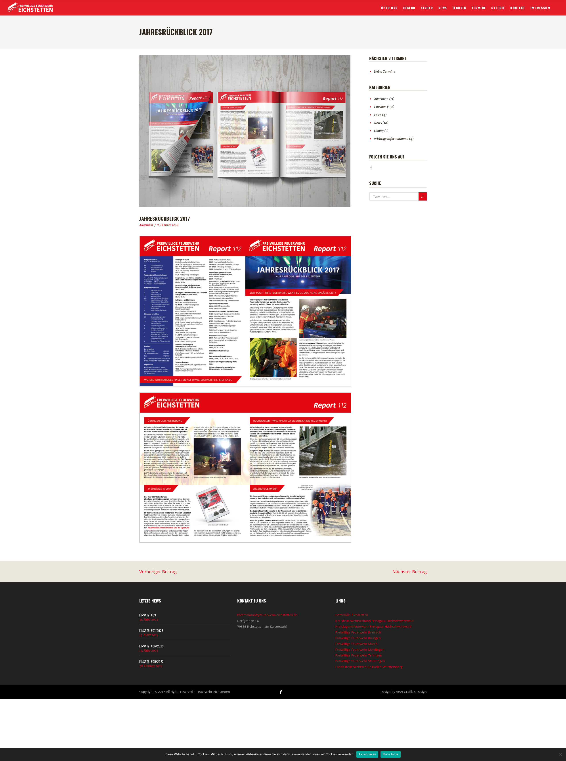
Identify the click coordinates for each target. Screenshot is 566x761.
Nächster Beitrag (409, 572)
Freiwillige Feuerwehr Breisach (358, 632)
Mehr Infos (390, 754)
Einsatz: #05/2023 (151, 661)
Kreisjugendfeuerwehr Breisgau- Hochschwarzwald (373, 626)
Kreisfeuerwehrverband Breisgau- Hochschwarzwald (374, 621)
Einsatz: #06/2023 (151, 646)
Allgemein (146, 225)
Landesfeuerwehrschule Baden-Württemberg (369, 667)
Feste (377, 115)
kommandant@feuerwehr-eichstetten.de (267, 615)
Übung (379, 131)
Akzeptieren (367, 754)
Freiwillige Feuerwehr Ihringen (358, 638)
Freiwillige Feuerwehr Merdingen (359, 649)
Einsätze (380, 107)
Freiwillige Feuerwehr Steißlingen (360, 661)
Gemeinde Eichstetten (351, 615)
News (378, 123)
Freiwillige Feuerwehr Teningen (358, 655)
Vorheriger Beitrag (158, 572)
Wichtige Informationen (391, 139)
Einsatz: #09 (147, 615)
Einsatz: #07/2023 (151, 630)
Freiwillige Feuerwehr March (356, 644)
